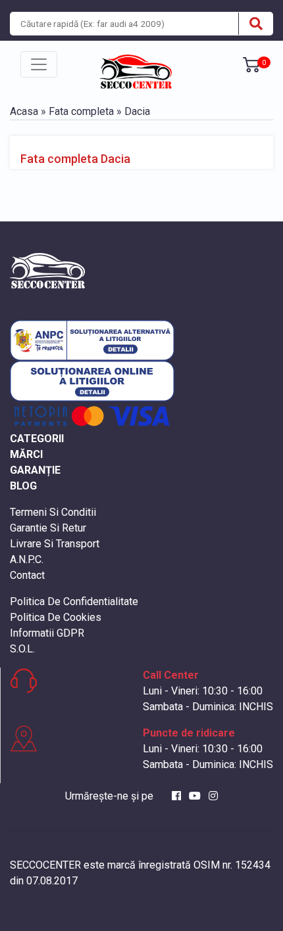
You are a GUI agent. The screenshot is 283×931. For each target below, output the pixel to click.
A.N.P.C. (26, 559)
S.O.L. (22, 649)
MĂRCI (26, 454)
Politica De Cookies (55, 617)
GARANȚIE (35, 470)
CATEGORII (37, 438)
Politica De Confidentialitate (74, 601)
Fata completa (81, 111)
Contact (27, 575)
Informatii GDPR (47, 633)
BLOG (23, 486)
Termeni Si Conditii (53, 512)
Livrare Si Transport (54, 543)
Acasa (24, 111)
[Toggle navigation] (38, 64)
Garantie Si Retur (48, 528)
